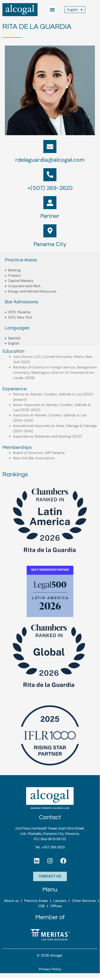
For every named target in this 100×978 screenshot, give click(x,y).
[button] (52, 10)
